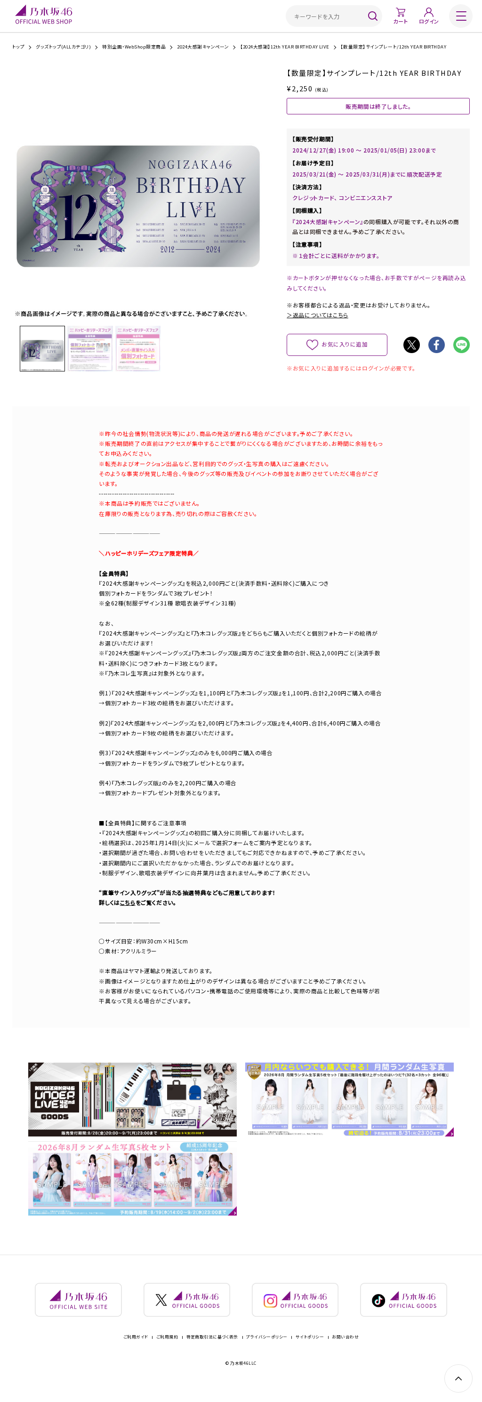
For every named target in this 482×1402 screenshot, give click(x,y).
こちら (128, 902)
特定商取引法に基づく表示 (212, 1337)
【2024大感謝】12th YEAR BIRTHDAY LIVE (285, 47)
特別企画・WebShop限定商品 (134, 47)
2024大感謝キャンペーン (203, 47)
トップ (18, 47)
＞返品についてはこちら (317, 315)
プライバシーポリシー (266, 1337)
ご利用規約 (167, 1337)
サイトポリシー (310, 1337)
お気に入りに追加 (344, 344)
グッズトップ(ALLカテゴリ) (63, 47)
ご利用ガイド (135, 1337)
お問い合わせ (345, 1337)
